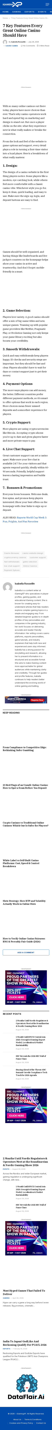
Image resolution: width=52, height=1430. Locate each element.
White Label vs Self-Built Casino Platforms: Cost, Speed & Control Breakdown (21, 863)
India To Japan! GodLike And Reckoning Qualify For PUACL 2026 (25, 1343)
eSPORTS (30, 12)
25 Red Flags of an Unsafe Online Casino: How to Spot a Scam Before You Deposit (25, 786)
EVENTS (42, 12)
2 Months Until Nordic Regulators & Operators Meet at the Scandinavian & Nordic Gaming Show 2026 (32, 1023)
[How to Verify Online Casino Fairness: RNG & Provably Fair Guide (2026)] (26, 922)
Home (5, 18)
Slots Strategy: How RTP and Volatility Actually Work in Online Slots (24, 902)
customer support (38, 557)
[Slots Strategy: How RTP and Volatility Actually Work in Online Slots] (26, 884)
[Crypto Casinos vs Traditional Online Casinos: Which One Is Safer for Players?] (26, 806)
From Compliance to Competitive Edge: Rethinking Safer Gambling (25, 749)
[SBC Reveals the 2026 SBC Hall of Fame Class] (8, 1057)
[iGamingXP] (12, 4)
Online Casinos (30, 566)
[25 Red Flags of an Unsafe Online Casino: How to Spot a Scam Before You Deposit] (26, 768)
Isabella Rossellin (18, 42)
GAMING (16, 12)
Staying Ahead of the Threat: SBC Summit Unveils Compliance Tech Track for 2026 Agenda (31, 1072)
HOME (6, 12)
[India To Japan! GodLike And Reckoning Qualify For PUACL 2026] (26, 1325)
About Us (17, 1419)
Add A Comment (25, 952)
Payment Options (12, 570)
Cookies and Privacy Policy (21, 1423)
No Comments (29, 46)
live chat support (12, 566)
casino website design (32, 553)
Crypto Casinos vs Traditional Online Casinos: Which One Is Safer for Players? (25, 824)
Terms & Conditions (32, 1419)
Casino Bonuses (11, 553)
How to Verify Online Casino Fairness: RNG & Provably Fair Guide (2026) (24, 940)
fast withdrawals (11, 562)
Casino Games (12, 46)
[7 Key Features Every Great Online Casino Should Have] (26, 76)
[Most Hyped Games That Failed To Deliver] (26, 1274)
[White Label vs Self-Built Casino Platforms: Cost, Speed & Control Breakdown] (26, 844)
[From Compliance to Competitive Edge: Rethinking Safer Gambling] (26, 731)
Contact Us (41, 1423)
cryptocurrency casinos (15, 557)
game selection (30, 562)
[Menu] (47, 4)
